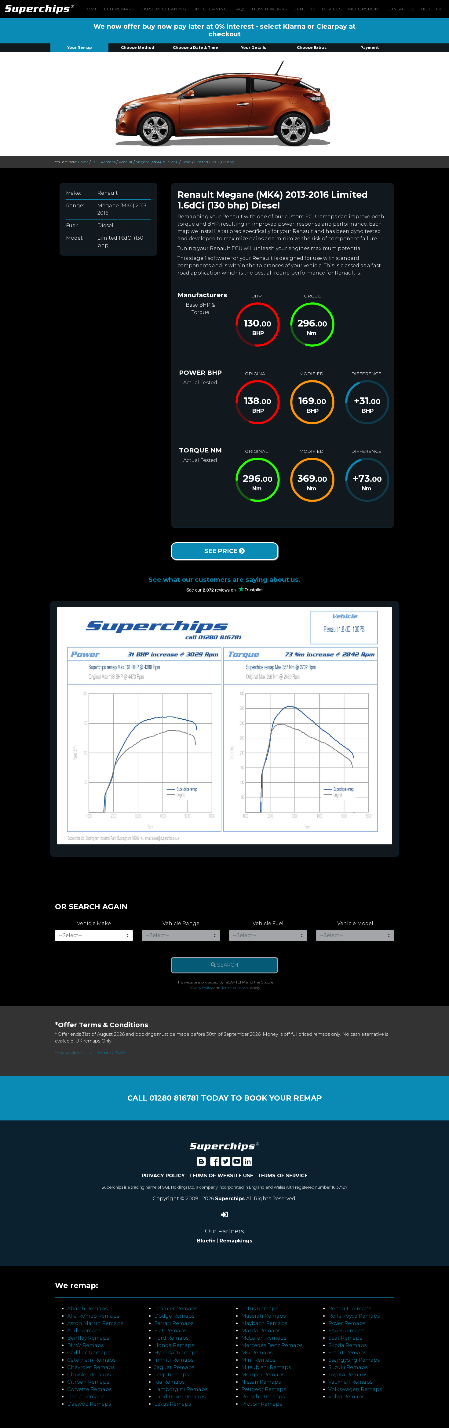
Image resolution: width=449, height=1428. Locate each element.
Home (90, 9)
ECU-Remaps (103, 162)
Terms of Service (235, 987)
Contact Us (400, 9)
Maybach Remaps (264, 1323)
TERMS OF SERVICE (282, 1176)
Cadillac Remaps (88, 1353)
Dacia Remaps (85, 1397)
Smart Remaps (347, 1353)
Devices (332, 9)
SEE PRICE (221, 551)
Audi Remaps (84, 1331)
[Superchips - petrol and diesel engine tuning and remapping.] (224, 1146)
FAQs (239, 9)
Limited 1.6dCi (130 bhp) (214, 162)
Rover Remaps (346, 1323)
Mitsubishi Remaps (266, 1367)
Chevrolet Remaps (91, 1367)
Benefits (304, 9)
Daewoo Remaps (89, 1404)
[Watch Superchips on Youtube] (236, 1163)
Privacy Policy (200, 987)
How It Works (269, 9)
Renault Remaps (349, 1309)
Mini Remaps (258, 1360)
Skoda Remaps (347, 1345)
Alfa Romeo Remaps (93, 1316)
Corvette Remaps (89, 1389)
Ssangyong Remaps (354, 1360)
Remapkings (236, 1241)
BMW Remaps (85, 1345)
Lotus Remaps (259, 1309)
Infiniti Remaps (173, 1360)
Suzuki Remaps (347, 1367)
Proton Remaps (261, 1404)
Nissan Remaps (261, 1382)
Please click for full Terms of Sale (90, 1052)
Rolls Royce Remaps (354, 1316)
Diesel (186, 162)
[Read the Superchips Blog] (201, 1163)
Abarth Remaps (87, 1309)
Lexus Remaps (172, 1404)
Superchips (230, 1198)
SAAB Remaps (346, 1331)
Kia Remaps (169, 1382)
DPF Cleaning (209, 9)
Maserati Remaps (263, 1316)
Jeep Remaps (171, 1375)
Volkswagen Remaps (355, 1389)
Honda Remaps (174, 1345)
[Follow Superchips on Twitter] (225, 1163)
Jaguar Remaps (174, 1367)
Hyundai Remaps (176, 1353)
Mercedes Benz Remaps (271, 1345)
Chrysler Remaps (89, 1375)
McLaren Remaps (263, 1338)
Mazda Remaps (260, 1331)
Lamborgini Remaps (180, 1389)
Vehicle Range (180, 923)
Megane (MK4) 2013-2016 (157, 162)
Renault (126, 162)
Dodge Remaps (174, 1316)
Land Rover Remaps (180, 1397)
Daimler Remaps (175, 1309)
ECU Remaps (119, 9)
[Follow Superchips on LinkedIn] (247, 1163)
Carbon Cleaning (163, 9)
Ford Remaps (171, 1338)
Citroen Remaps (88, 1382)
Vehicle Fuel (268, 923)
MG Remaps (256, 1353)
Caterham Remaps (91, 1360)
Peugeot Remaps (263, 1389)
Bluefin (431, 9)
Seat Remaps (345, 1338)
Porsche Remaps (263, 1397)
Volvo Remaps (346, 1397)
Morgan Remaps (262, 1375)
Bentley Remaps (88, 1338)
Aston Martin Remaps (95, 1323)
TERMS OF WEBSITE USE (221, 1176)
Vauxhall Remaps (350, 1382)
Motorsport (364, 9)
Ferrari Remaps (173, 1323)
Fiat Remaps (170, 1331)
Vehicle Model (355, 923)
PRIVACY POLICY (163, 1176)
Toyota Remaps (347, 1375)
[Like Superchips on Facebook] (214, 1163)
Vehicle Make (94, 923)
